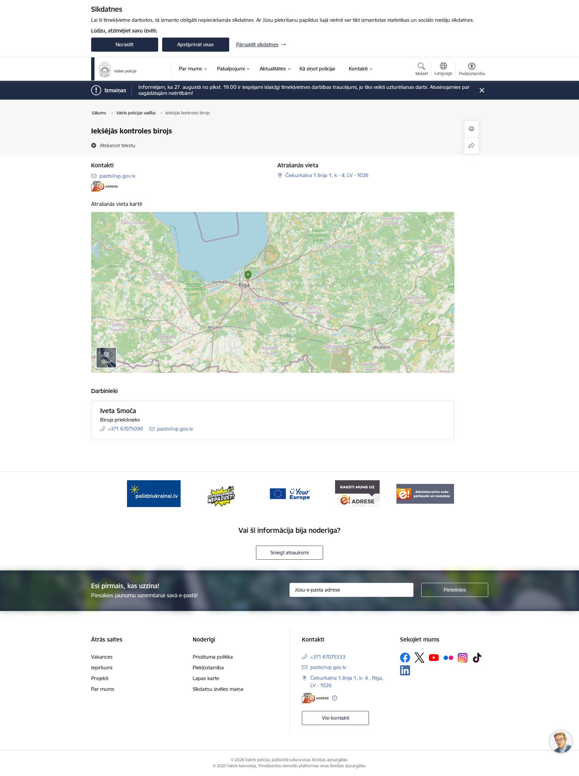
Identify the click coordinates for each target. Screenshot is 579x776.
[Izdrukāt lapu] (471, 129)
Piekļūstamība (208, 667)
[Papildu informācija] (334, 698)
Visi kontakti (335, 718)
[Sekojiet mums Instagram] (463, 658)
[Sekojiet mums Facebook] (405, 658)
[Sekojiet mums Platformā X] (419, 658)
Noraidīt (124, 44)
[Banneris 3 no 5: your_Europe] (289, 493)
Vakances (102, 657)
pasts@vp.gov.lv (117, 176)
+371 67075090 (125, 429)
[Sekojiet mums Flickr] (448, 657)
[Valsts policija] (118, 69)
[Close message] (481, 90)
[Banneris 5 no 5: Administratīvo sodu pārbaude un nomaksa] (425, 493)
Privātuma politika (213, 657)
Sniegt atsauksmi (289, 552)
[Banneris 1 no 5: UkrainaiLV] (154, 493)
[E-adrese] (104, 186)
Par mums (102, 689)
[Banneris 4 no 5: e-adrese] (357, 493)
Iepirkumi (101, 667)
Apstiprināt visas (195, 44)
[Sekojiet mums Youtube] (434, 657)
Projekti (99, 678)
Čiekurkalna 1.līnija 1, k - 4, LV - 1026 (327, 175)
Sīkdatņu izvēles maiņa (218, 689)
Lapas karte (206, 678)
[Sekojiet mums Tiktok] (477, 658)
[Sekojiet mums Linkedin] (405, 670)
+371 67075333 (327, 657)
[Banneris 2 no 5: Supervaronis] (222, 493)
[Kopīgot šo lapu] (471, 145)
